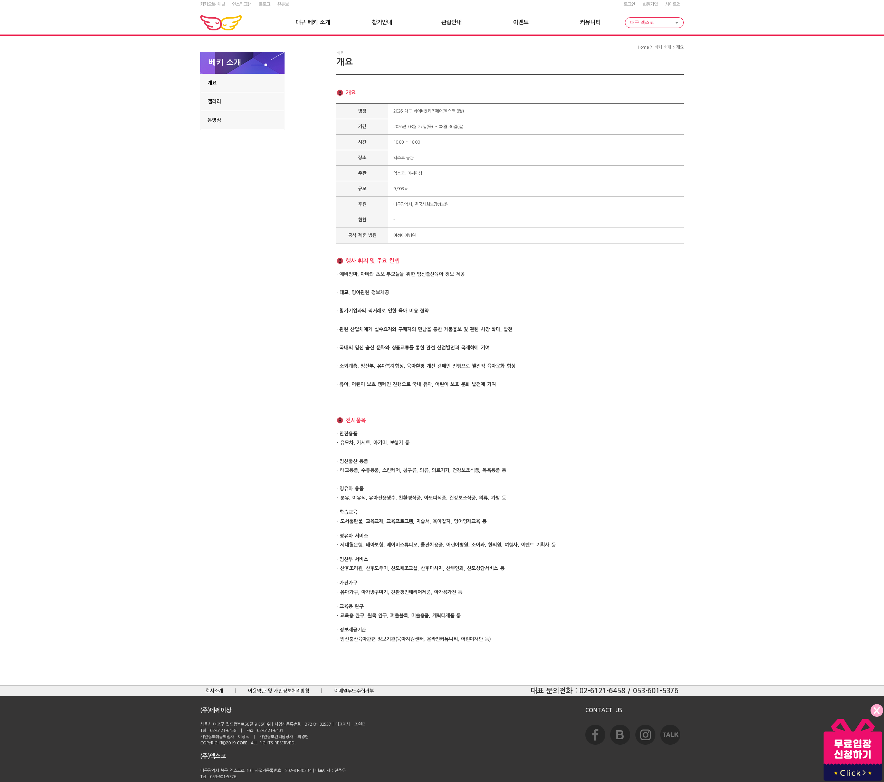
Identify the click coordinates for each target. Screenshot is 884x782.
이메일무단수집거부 (354, 690)
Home (643, 47)
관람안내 (451, 22)
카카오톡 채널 (212, 4)
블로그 (264, 4)
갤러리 (214, 101)
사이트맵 (672, 4)
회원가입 (650, 4)
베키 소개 (662, 47)
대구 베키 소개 (313, 22)
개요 (212, 82)
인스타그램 (241, 4)
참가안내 (382, 22)
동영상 (214, 120)
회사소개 (214, 690)
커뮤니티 (590, 22)
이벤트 (520, 22)
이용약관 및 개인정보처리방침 (278, 690)
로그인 (629, 4)
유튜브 (283, 4)
